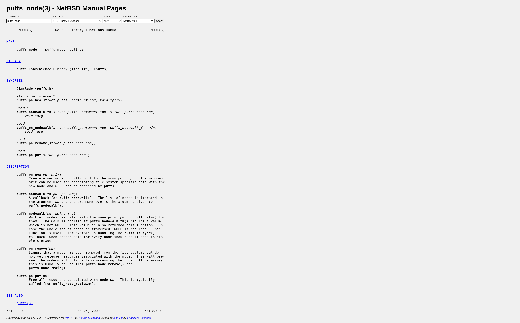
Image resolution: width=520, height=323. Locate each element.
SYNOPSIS (14, 81)
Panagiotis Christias (139, 317)
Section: (59, 17)
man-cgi (118, 317)
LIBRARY (13, 61)
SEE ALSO (14, 295)
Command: (14, 17)
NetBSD (69, 317)
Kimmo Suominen (89, 317)
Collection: (131, 17)
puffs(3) (25, 303)
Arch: (109, 17)
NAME (10, 42)
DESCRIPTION (17, 167)
